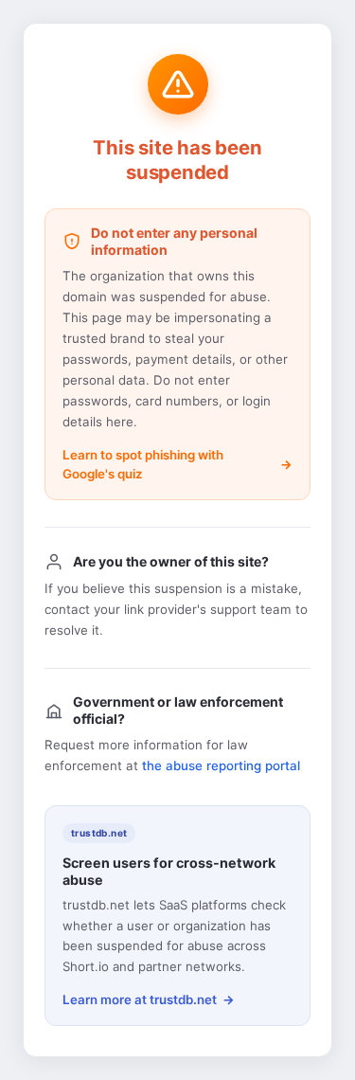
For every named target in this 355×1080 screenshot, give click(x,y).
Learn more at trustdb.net (139, 999)
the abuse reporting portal (221, 765)
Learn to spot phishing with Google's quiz (142, 464)
